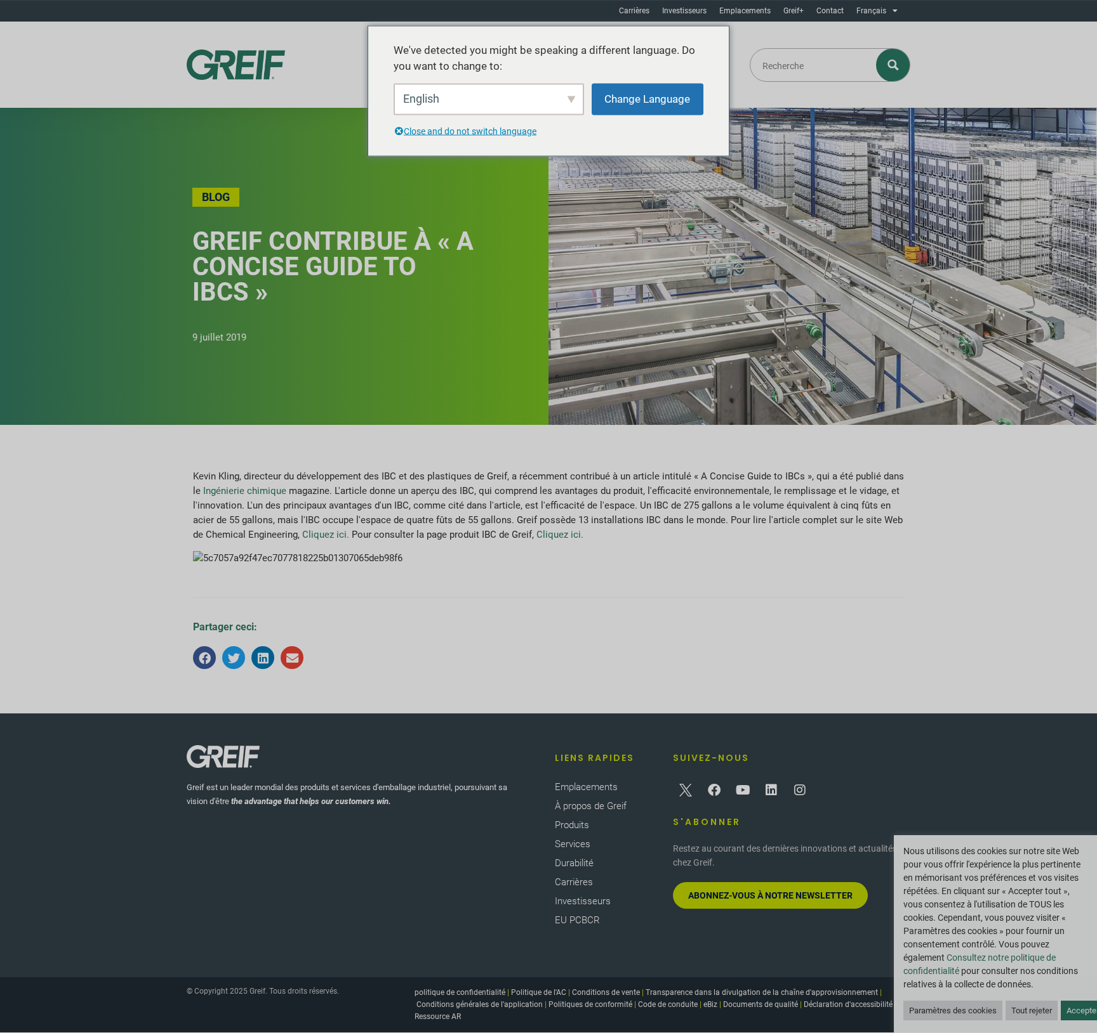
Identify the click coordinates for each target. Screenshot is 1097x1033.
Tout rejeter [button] (1031, 1010)
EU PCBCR (577, 920)
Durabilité (574, 863)
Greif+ (793, 10)
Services (572, 844)
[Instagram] (800, 790)
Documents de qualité (760, 1004)
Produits (572, 825)
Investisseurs (684, 10)
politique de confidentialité (460, 992)
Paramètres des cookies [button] (953, 1010)
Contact (830, 10)
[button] (204, 657)
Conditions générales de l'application (479, 1004)
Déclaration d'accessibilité (848, 1004)
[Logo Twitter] (685, 790)
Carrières (634, 10)
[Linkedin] (771, 790)
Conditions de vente (606, 992)
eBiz (710, 1004)
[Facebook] (714, 790)
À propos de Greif (591, 806)
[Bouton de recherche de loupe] (893, 65)
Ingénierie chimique (244, 491)
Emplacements (745, 10)
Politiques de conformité (590, 1004)
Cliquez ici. (325, 534)
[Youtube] (742, 790)
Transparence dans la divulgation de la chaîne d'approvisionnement (762, 992)
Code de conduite (668, 1004)
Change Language (647, 98)
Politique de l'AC (538, 992)
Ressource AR (438, 1016)
